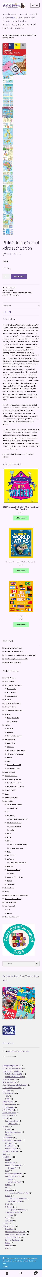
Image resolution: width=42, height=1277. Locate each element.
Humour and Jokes (11, 776)
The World (10, 884)
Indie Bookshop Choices (13, 779)
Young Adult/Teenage (12, 917)
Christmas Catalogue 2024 (16, 754)
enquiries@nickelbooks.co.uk (18, 1051)
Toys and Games (10, 902)
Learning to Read (15, 826)
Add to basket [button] (21, 518)
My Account (7, 1273)
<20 (8, 910)
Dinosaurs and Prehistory (18, 844)
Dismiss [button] (5, 1266)
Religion (10, 866)
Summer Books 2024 (14, 765)
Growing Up (14, 808)
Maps (12, 35)
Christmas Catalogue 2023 (16, 750)
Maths (12, 830)
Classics (10, 729)
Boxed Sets (11, 743)
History (9, 841)
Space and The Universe (15, 877)
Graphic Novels (10, 772)
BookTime (8, 700)
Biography (10, 816)
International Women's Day (19, 819)
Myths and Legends (11, 797)
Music (9, 852)
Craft (9, 834)
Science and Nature (13, 870)
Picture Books (9, 888)
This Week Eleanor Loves (13, 899)
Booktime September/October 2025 (16, 659)
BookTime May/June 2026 (13, 648)
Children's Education (14, 823)
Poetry (7, 891)
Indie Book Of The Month (15, 787)
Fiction (7, 725)
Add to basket (19, 276)
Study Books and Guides (18, 863)
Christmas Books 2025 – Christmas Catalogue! (20, 655)
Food (9, 837)
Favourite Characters (14, 736)
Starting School (12, 696)
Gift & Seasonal (10, 739)
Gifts (8, 761)
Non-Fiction (9, 801)
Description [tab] (6, 305)
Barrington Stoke (13, 718)
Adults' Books (9, 682)
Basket (32, 1271)
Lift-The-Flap (11, 692)
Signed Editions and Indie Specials (16, 895)
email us (15, 17)
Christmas (10, 747)
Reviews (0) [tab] (6, 312)
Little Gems (14, 721)
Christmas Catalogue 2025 (14, 711)
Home (7, 35)
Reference (10, 859)
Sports (9, 881)
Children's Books (10, 707)
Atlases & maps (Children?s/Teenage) (18, 293)
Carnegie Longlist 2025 (12, 703)
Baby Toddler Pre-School (13, 685)
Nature (12, 873)
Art (8, 812)
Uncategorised (10, 906)
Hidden (9, 913)
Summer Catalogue (13, 768)
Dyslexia (8, 714)
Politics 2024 (11, 855)
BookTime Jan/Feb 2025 (13, 662)
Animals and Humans (14, 805)
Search (21, 1273)
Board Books (11, 689)
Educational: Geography (10, 295)
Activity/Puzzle (10, 678)
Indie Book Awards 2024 (15, 783)
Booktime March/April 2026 (14, 652)
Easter (9, 758)
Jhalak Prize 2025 (10, 790)
